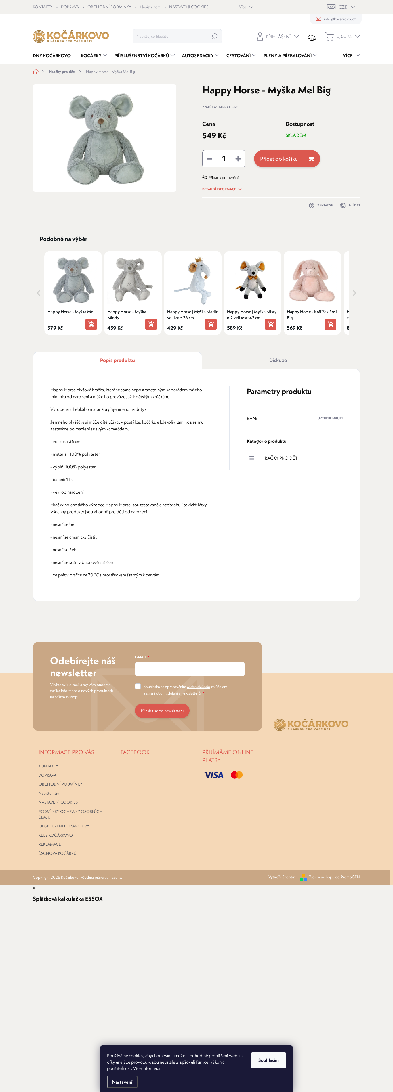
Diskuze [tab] (278, 360)
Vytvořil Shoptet (282, 877)
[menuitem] (54, 55)
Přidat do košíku (279, 158)
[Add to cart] (91, 324)
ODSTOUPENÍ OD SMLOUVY (64, 826)
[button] (38, 293)
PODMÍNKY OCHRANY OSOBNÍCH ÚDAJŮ (70, 814)
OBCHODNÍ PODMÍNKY (109, 6)
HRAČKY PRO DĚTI (280, 458)
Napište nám (150, 6)
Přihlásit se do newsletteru (162, 710)
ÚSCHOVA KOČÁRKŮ (57, 853)
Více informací (146, 1068)
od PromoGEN (347, 877)
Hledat (214, 36)
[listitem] (73, 293)
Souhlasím (268, 1060)
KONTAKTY (42, 6)
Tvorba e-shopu (321, 877)
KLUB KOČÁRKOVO (56, 835)
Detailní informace (219, 189)
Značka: (221, 107)
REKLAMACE (50, 844)
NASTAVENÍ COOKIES (188, 6)
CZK (343, 7)
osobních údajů (198, 687)
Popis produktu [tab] (117, 360)
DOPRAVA (70, 6)
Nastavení (122, 1082)
